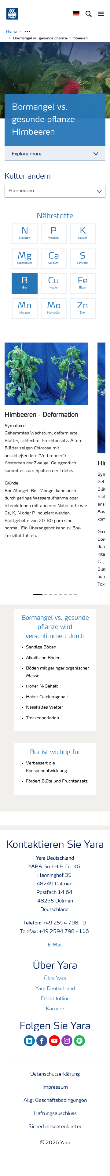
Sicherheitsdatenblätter (55, 1126)
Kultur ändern (28, 176)
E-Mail (55, 945)
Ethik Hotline (55, 998)
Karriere (55, 1009)
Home (11, 32)
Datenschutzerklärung (55, 1074)
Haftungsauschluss (55, 1113)
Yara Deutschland (55, 988)
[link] (25, 233)
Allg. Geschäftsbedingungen (55, 1100)
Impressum (55, 1087)
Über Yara (55, 978)
